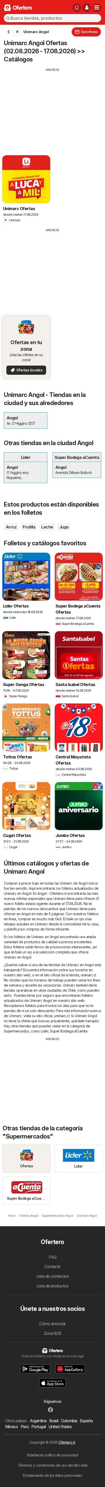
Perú (25, 1426)
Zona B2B (52, 1333)
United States (60, 1426)
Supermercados (16, 1031)
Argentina (38, 1420)
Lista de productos (53, 1285)
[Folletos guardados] (76, 7)
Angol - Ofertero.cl (51, 893)
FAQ (52, 1257)
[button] (86, 7)
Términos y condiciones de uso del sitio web (52, 1465)
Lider (44, 1031)
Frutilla (29, 526)
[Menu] (97, 7)
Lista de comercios (52, 1276)
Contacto (52, 1266)
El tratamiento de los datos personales (52, 1475)
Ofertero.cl (66, 1442)
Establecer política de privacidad (52, 1455)
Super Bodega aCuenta (68, 1031)
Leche (47, 526)
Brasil (53, 1420)
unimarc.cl (88, 975)
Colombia (69, 1420)
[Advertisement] (52, 108)
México (11, 1426)
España (86, 1420)
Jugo (64, 526)
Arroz (11, 526)
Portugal (38, 1426)
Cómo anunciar (52, 1323)
